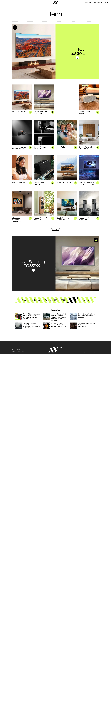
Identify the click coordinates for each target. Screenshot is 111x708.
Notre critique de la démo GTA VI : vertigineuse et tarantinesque (86, 324)
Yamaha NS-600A (39, 148)
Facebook (20, 351)
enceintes (82, 111)
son (24, 323)
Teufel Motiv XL (39, 183)
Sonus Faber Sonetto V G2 (41, 218)
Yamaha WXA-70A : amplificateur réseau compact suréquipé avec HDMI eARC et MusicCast (31, 325)
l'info (86, 2)
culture (94, 2)
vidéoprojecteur (15, 147)
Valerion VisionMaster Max (19, 148)
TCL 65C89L (77, 51)
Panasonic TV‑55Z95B (86, 148)
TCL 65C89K (67, 182)
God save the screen (96, 351)
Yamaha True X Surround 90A (86, 183)
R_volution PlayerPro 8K (16, 220)
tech (90, 2)
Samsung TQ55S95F (63, 218)
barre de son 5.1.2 (83, 182)
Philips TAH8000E (61, 148)
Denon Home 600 (84, 112)
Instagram (14, 351)
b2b (105, 2)
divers (58, 147)
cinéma (80, 314)
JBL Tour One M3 (21, 182)
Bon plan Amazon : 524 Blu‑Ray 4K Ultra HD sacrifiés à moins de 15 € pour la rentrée (31, 316)
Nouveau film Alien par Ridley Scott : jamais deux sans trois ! (86, 315)
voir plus (55, 229)
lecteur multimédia (16, 218)
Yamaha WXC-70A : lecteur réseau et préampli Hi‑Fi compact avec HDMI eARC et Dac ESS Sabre (59, 317)
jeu (79, 323)
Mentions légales (93, 352)
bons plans (100, 2)
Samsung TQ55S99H (40, 112)
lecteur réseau (54, 314)
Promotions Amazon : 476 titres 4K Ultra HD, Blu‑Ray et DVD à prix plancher (58, 325)
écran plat (73, 50)
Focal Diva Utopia (84, 218)
